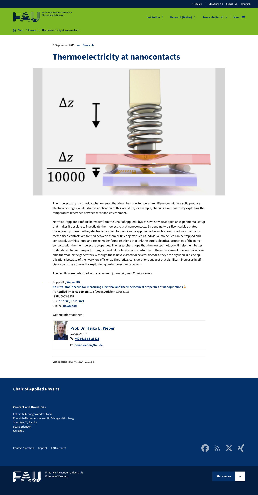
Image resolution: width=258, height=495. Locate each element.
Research (88, 45)
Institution (153, 17)
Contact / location (23, 448)
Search (229, 4)
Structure (214, 4)
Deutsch (246, 4)
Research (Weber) (181, 17)
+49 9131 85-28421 (87, 338)
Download (70, 306)
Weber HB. (74, 282)
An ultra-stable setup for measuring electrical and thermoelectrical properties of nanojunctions (118, 287)
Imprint (42, 448)
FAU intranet (58, 448)
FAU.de (198, 4)
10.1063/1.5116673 (71, 301)
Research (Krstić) (213, 17)
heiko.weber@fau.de (89, 345)
